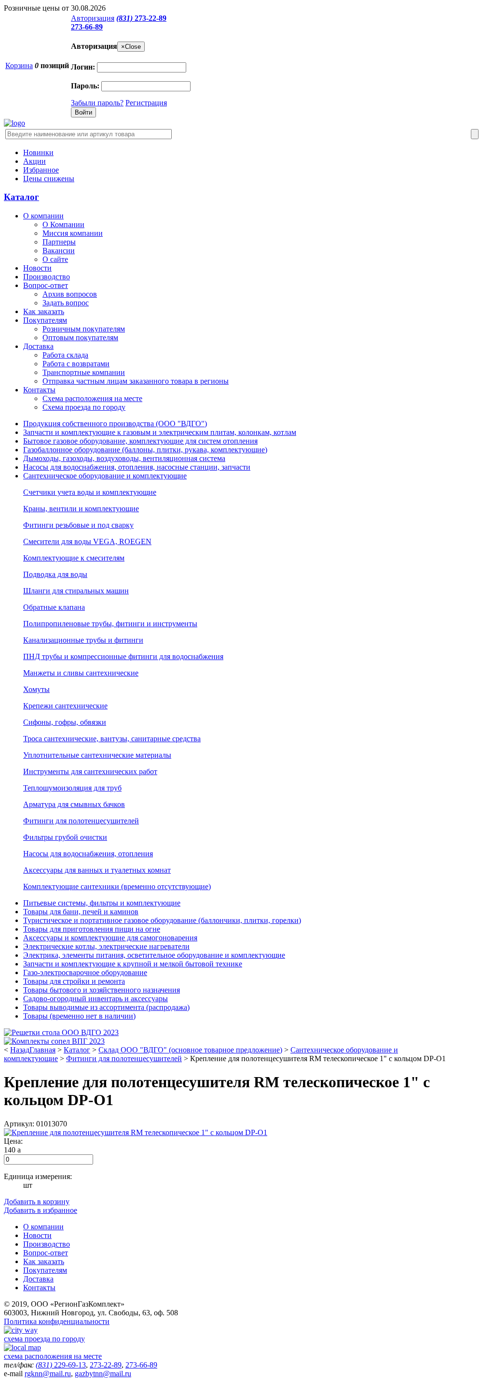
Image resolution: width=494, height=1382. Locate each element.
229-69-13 (61, 1365)
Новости (37, 268)
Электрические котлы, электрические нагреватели (106, 946)
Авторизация (92, 18)
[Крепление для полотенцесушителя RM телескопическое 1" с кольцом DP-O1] (135, 1132)
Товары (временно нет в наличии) (79, 1016)
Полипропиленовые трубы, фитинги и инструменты (110, 623)
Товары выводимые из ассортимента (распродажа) (106, 1007)
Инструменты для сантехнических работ (90, 771)
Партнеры (59, 242)
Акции (34, 161)
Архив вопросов (69, 294)
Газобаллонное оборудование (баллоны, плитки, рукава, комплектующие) (145, 450)
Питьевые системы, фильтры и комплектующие (101, 903)
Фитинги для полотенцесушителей (81, 821)
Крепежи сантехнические (65, 706)
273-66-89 (87, 27)
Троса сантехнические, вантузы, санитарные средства (112, 738)
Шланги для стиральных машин (76, 591)
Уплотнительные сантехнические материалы (97, 755)
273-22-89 (141, 18)
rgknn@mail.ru (48, 1373)
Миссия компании (72, 233)
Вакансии (58, 250)
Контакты (39, 390)
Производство (46, 277)
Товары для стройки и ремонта (74, 981)
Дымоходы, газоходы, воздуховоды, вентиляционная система (124, 458)
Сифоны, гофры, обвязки (64, 722)
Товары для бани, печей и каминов (80, 911)
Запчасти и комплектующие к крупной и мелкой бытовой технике (132, 964)
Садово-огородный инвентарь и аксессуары (95, 998)
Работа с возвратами (76, 364)
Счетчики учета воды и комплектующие (89, 492)
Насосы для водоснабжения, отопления (88, 853)
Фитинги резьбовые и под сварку (78, 525)
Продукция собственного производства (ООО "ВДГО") (115, 423)
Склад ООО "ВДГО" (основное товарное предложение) (190, 1050)
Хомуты (36, 689)
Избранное (41, 170)
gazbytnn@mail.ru (103, 1373)
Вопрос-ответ (45, 285)
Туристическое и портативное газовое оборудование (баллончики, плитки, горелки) (162, 920)
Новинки (38, 152)
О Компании (63, 224)
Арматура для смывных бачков (74, 804)
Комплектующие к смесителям (73, 558)
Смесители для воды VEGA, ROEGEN (87, 541)
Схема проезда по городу (83, 407)
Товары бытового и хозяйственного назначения (101, 990)
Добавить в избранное (40, 1210)
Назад (19, 1050)
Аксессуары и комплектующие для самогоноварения (110, 938)
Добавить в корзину (36, 1201)
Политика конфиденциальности (57, 1321)
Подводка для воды (55, 574)
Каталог (21, 197)
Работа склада (65, 355)
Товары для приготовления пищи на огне (91, 929)
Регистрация (146, 103)
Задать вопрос (65, 303)
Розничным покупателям (83, 329)
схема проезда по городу (44, 1339)
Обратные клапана (54, 607)
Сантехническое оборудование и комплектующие (105, 476)
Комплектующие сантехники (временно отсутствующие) (117, 886)
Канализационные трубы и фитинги (83, 640)
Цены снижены (48, 178)
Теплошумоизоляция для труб (72, 788)
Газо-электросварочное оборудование (85, 972)
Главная (42, 1050)
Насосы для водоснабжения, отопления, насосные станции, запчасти (136, 467)
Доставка (38, 346)
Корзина (19, 65)
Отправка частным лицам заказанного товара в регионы (135, 381)
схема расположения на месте (53, 1356)
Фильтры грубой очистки (65, 837)
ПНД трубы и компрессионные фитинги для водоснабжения (123, 656)
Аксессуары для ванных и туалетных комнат (97, 870)
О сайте (55, 259)
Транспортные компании (83, 372)
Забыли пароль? (97, 103)
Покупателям (45, 320)
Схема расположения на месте (92, 398)
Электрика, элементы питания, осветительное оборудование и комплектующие (154, 955)
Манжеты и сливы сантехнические (80, 673)
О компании (43, 216)
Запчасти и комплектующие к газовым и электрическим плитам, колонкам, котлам (159, 432)
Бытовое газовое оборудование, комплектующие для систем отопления (140, 441)
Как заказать (43, 311)
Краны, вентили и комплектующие (81, 508)
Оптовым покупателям (80, 337)
